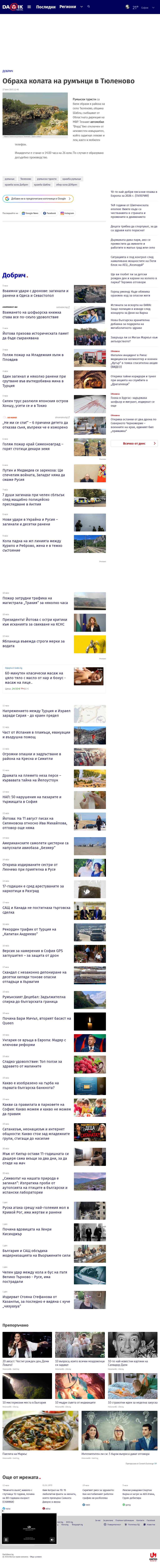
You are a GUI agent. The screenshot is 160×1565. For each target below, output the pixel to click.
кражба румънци (71, 178)
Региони (68, 6)
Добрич (14, 275)
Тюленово (25, 178)
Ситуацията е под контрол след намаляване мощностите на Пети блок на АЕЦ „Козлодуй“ (133, 261)
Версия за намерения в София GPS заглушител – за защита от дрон (32, 953)
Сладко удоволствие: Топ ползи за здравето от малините (32, 1063)
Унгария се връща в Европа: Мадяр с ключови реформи (34, 1042)
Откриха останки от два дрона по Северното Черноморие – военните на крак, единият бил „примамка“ (133, 425)
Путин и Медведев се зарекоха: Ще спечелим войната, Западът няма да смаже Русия (33, 475)
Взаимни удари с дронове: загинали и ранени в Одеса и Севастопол (35, 293)
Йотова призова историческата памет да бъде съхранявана (35, 335)
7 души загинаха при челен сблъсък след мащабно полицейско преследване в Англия (33, 499)
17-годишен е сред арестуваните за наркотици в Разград (33, 888)
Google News (32, 213)
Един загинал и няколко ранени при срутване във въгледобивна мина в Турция (34, 381)
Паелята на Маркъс (14, 1454)
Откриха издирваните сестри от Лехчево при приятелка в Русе (30, 867)
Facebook (51, 213)
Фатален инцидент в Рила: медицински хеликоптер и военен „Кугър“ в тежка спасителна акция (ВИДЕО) (134, 361)
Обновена (115, 351)
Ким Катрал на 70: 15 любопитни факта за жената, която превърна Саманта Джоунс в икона (59, 1496)
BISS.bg (69, 1522)
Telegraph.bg (77, 1524)
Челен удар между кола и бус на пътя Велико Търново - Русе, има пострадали (34, 1277)
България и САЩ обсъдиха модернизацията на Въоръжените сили (36, 1253)
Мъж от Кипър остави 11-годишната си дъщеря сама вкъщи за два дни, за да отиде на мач (35, 1158)
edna (48, 1508)
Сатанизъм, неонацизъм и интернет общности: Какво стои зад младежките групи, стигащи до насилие (36, 1134)
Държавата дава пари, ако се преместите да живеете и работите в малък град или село (133, 243)
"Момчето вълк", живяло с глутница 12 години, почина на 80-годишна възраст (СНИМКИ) (18, 1496)
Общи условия (36, 1557)
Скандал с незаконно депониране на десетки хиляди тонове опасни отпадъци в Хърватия (34, 977)
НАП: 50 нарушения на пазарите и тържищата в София (31, 799)
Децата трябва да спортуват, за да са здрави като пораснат (134, 228)
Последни (46, 7)
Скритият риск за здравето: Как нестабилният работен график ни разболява (98, 1494)
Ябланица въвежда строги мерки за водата (33, 643)
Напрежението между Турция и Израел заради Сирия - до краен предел (36, 713)
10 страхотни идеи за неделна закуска (133, 1402)
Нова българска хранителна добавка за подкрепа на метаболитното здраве (130, 324)
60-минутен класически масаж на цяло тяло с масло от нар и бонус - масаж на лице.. (35, 678)
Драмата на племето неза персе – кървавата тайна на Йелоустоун (31, 777)
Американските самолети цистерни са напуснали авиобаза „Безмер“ (35, 845)
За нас (98, 1520)
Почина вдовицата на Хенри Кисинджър (27, 1231)
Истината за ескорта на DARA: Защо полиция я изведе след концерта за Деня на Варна (131, 309)
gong (128, 1504)
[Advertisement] (54, 244)
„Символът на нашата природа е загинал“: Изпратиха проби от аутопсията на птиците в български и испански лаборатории (35, 1185)
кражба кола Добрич (16, 184)
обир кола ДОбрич (66, 184)
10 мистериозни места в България (24, 1402)
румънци (9, 178)
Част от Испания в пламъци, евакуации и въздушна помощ (36, 734)
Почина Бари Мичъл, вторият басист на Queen (36, 1020)
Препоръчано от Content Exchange (140, 1463)
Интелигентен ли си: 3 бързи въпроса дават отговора (115, 1454)
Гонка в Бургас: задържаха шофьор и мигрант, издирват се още (133, 401)
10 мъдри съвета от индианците (75, 1402)
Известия (151, 1524)
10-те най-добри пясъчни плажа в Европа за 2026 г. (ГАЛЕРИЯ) (134, 193)
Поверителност (114, 1524)
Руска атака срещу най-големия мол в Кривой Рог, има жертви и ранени (35, 1209)
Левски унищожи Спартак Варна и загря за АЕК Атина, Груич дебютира (138, 1494)
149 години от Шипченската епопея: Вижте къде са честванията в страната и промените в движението (129, 211)
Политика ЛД (134, 1524)
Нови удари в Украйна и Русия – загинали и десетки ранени (30, 521)
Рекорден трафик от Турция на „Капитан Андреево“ (29, 931)
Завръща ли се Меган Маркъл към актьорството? (134, 339)
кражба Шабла (42, 184)
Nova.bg (64, 1524)
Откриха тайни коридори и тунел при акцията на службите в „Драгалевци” (133, 380)
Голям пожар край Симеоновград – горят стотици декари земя (32, 446)
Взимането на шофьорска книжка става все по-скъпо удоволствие (31, 314)
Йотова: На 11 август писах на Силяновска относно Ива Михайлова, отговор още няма (34, 823)
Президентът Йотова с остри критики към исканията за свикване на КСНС (34, 621)
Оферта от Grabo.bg (11, 668)
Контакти (140, 1520)
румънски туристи (47, 178)
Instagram (69, 213)
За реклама (108, 1520)
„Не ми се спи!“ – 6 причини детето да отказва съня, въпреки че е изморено (35, 424)
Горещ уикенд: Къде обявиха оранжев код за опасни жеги (130, 293)
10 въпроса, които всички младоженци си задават (80, 1363)
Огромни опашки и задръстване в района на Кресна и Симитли (31, 756)
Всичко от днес (134, 443)
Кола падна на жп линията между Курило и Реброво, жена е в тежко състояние (32, 545)
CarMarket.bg (57, 1522)
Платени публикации (124, 1520)
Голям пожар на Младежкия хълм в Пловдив (33, 357)
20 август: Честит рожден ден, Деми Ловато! (25, 1363)
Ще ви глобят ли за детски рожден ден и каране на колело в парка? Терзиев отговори (134, 278)
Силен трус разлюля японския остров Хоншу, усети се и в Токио (35, 403)
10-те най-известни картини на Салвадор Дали (128, 1363)
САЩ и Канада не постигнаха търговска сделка (36, 910)
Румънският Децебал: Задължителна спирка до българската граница (34, 999)
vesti (88, 1504)
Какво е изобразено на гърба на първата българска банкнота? (30, 1085)
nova (8, 1508)
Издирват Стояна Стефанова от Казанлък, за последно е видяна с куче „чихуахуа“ (36, 1301)
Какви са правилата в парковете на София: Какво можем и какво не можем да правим (36, 1109)
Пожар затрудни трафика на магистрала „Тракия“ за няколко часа (35, 600)
